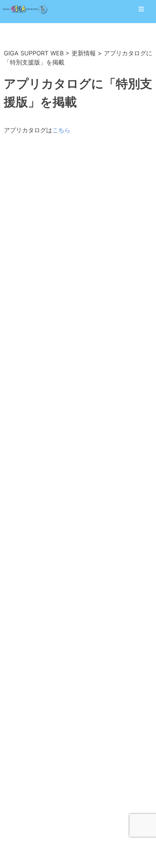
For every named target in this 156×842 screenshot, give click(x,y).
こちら (61, 130)
